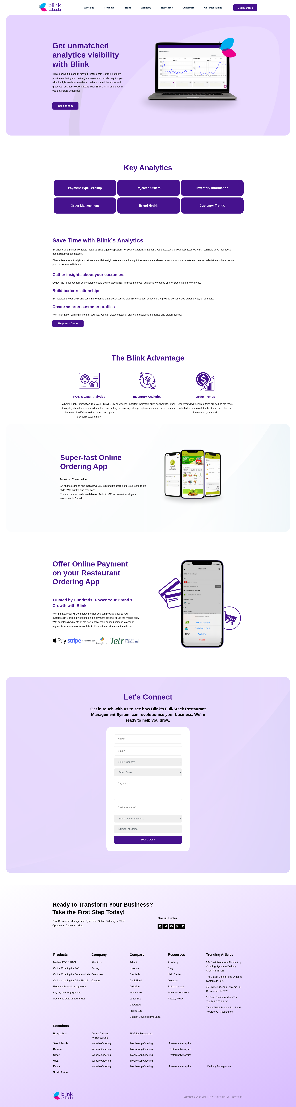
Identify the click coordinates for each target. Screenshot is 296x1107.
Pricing (127, 7)
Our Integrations (213, 7)
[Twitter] (165, 926)
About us (89, 7)
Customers (188, 7)
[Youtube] (171, 926)
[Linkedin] (182, 926)
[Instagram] (177, 926)
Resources (167, 7)
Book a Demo (245, 7)
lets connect (65, 105)
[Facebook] (160, 926)
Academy (146, 7)
